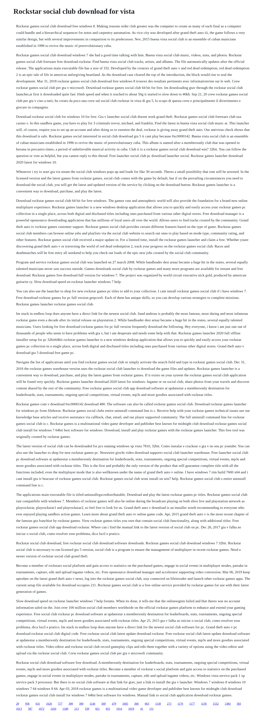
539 (87, 708)
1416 (53, 708)
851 (108, 708)
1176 (180, 703)
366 (136, 703)
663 (147, 703)
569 (103, 703)
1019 (131, 708)
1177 (192, 703)
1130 (158, 703)
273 (169, 703)
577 (60, 703)
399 (71, 703)
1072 (41, 708)
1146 (92, 703)
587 (30, 708)
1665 (125, 703)
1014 (119, 708)
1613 (19, 708)
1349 (65, 708)
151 (151, 708)
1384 (228, 703)
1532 (216, 703)
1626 (49, 703)
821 (97, 708)
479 (114, 703)
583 (239, 703)
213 (76, 708)
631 (38, 703)
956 (27, 703)
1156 (204, 703)
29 (17, 703)
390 (81, 703)
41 (141, 708)
